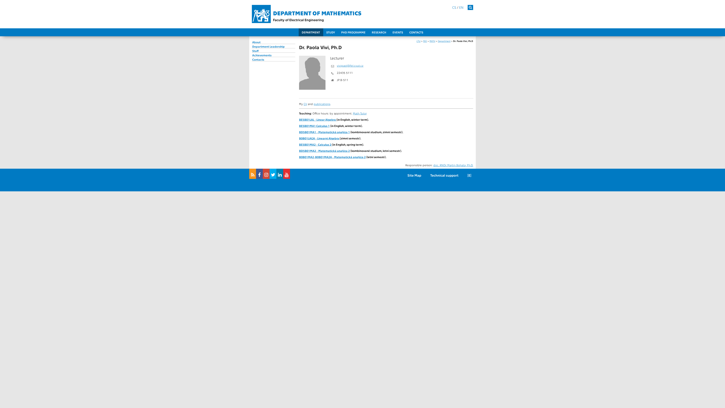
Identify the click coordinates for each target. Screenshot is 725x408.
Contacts (416, 32)
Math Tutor (360, 113)
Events (398, 32)
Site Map (414, 175)
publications (322, 104)
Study (330, 32)
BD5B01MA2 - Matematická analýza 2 (324, 150)
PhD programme (353, 32)
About (256, 42)
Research (379, 32)
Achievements (261, 55)
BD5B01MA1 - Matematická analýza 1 (324, 132)
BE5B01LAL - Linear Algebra (317, 119)
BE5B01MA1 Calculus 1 (314, 126)
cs (454, 7)
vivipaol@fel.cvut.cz (350, 65)
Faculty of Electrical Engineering (298, 20)
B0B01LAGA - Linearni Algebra (319, 138)
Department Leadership (268, 46)
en (461, 7)
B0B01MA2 (306, 157)
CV (305, 104)
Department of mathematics (317, 12)
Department (311, 32)
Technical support (444, 175)
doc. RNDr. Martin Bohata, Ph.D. (453, 165)
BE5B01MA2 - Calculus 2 (315, 144)
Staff (255, 51)
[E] (469, 175)
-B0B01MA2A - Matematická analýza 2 (340, 157)
